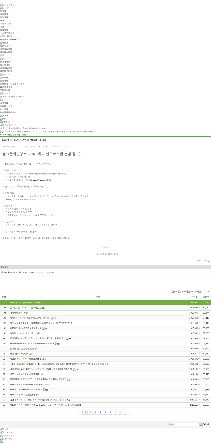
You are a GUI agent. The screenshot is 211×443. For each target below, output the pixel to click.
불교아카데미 (6, 87)
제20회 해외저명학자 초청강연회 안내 (26, 374)
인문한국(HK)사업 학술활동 (12, 84)
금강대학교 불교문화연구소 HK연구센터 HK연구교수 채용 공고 (37, 338)
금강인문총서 (6, 71)
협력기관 (4, 30)
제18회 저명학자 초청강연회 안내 (24, 395)
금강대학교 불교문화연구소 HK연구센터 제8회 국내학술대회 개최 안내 (41, 369)
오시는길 (4, 43)
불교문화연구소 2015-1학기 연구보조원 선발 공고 (32, 343)
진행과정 (4, 80)
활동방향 (4, 17)
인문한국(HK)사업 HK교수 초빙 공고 (26, 389)
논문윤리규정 (6, 36)
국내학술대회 (6, 52)
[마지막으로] (130, 412)
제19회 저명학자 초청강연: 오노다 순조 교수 (29, 384)
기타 (2, 55)
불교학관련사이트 (8, 112)
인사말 (3, 11)
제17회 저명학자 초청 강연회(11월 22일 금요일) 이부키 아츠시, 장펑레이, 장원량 (45, 405)
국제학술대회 (6, 49)
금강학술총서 (6, 68)
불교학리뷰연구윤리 (9, 39)
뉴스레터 (4, 109)
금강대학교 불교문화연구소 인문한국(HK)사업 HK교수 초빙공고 (38, 379)
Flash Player (23, 128)
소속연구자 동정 (7, 33)
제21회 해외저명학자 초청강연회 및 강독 (28, 359)
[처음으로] (80, 412)
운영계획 (4, 77)
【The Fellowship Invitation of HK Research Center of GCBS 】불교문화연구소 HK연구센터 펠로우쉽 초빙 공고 (59, 364)
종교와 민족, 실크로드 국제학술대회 (26, 328)
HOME (3, 134)
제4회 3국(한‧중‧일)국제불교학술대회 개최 (30, 318)
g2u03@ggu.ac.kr (40, 180)
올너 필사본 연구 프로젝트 (11, 96)
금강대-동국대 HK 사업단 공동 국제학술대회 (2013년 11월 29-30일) (40, 400)
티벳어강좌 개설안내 (19, 353)
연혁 (2, 20)
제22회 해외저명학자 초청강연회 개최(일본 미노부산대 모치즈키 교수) (41, 323)
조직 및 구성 (5, 23)
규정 (2, 27)
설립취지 (4, 14)
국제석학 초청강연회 (19, 313)
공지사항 (4, 103)
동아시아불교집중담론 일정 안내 (24, 349)
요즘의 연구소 (6, 106)
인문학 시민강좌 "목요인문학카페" (25, 333)
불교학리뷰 (5, 62)
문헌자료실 (5, 90)
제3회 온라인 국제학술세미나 (23, 302)
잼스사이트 (5, 65)
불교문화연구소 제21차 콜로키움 (24, 307)
